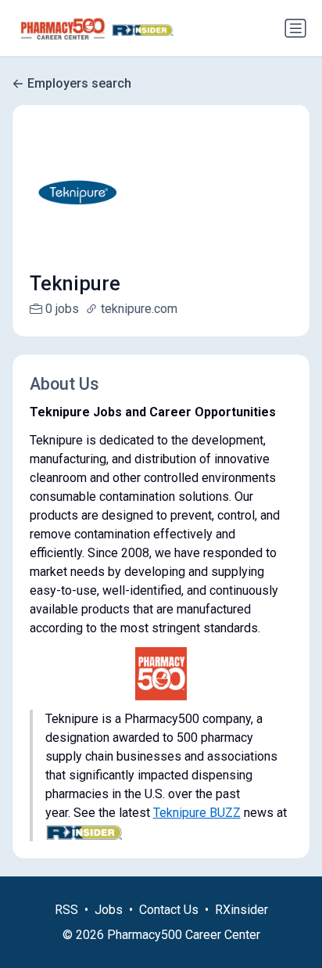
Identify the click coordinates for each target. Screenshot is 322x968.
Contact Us (169, 909)
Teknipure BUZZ (197, 812)
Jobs (109, 909)
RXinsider (241, 909)
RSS (66, 909)
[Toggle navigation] (295, 28)
